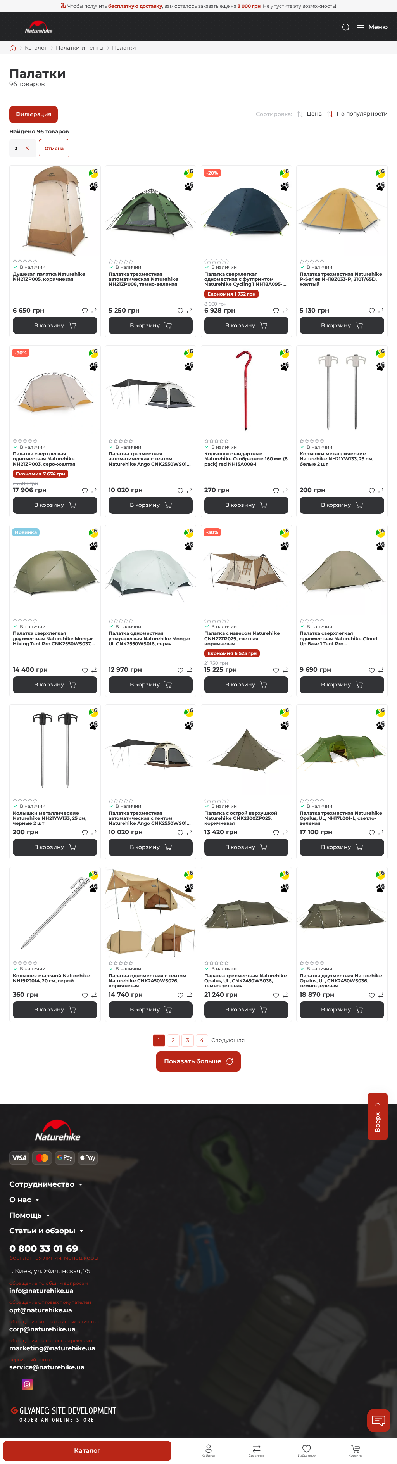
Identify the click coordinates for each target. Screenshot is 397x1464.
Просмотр (55, 211)
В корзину (49, 325)
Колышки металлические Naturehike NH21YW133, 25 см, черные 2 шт (49, 818)
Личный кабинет (208, 1449)
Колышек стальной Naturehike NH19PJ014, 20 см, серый (51, 978)
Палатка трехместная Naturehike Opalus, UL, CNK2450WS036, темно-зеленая (245, 981)
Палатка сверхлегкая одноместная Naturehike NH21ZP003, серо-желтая (44, 459)
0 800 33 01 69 (43, 1248)
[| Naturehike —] (38, 26)
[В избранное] (85, 311)
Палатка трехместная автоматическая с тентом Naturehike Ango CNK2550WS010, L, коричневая (150, 818)
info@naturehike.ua (41, 1291)
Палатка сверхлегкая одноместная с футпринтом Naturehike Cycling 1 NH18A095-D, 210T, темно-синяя (246, 279)
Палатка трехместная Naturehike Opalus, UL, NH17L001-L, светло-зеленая (341, 818)
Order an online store (57, 1420)
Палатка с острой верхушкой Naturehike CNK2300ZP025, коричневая (241, 818)
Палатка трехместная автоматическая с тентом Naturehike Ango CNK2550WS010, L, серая (150, 459)
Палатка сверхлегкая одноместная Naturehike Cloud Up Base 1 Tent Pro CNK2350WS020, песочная (338, 638)
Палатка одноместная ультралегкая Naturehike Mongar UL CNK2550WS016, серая (149, 638)
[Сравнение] (256, 1449)
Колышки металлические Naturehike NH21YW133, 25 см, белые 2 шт (336, 459)
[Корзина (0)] (355, 1449)
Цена (314, 114)
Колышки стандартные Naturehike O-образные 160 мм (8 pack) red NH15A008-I (246, 459)
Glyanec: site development (67, 1411)
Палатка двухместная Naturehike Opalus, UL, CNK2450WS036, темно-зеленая (341, 981)
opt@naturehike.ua (40, 1310)
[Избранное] (306, 1449)
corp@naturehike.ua (42, 1329)
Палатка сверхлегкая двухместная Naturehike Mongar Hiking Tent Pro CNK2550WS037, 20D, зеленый (53, 638)
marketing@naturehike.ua (52, 1348)
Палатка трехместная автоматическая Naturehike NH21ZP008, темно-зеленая (143, 279)
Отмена (54, 148)
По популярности (362, 114)
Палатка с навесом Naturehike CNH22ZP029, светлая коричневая (242, 638)
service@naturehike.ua (47, 1367)
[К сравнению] (94, 311)
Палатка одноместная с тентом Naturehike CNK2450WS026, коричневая (147, 981)
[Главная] (12, 48)
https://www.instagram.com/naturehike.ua (27, 1384)
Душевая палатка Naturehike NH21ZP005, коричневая (49, 276)
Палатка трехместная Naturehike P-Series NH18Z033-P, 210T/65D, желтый (341, 279)
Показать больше (192, 1061)
